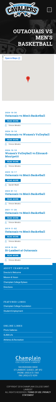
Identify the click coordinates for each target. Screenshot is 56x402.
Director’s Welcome (12, 272)
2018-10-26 (11, 247)
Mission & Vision (11, 277)
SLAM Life (8, 335)
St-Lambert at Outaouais (21, 250)
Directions (8, 287)
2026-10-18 (11, 131)
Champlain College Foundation (17, 306)
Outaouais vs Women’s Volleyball (27, 134)
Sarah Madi (14, 185)
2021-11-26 (11, 210)
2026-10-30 (11, 113)
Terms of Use (34, 392)
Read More (13, 121)
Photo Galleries (10, 330)
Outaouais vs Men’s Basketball (25, 115)
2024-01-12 (11, 191)
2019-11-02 (11, 229)
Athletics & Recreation (14, 340)
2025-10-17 (11, 172)
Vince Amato (15, 125)
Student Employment (13, 311)
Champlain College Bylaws (15, 282)
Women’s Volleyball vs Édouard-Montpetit (26, 154)
